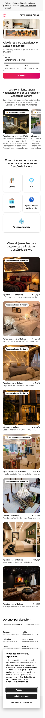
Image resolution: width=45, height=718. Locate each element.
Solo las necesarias (21, 696)
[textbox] (12, 68)
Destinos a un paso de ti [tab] (12, 625)
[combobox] (21, 59)
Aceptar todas (21, 690)
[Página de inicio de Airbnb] (4, 15)
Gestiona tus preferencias (21, 702)
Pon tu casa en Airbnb (29, 15)
